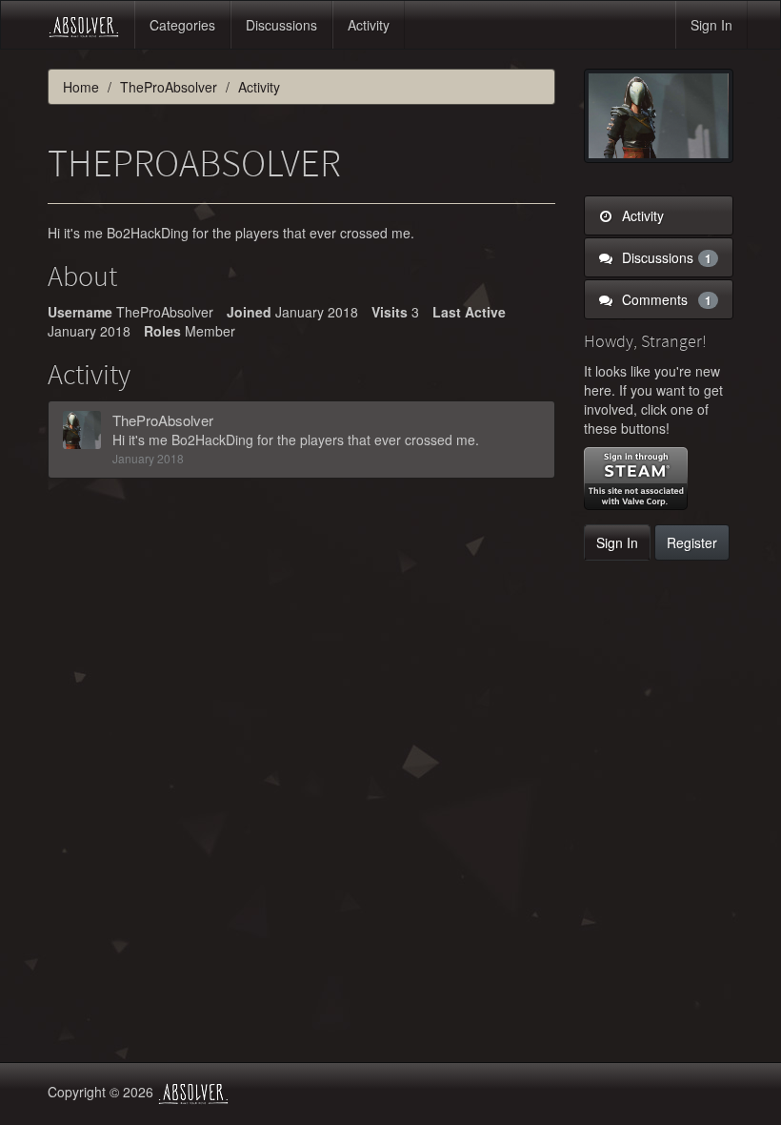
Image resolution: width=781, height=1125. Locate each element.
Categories (182, 24)
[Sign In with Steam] (636, 478)
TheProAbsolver (162, 420)
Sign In (711, 24)
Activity (369, 24)
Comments (665, 299)
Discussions (281, 24)
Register (692, 542)
